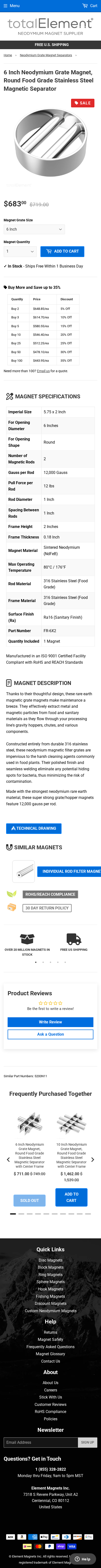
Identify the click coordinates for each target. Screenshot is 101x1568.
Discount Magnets (50, 1303)
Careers (50, 1390)
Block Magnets (50, 1267)
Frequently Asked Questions (50, 1346)
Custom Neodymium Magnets (50, 1311)
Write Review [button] (50, 1022)
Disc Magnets (51, 1260)
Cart (93, 5)
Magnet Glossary (50, 1354)
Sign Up (87, 1442)
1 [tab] (35, 962)
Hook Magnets (50, 1289)
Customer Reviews (50, 1404)
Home (8, 55)
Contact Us (50, 1361)
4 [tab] (57, 962)
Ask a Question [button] (50, 1034)
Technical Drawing (35, 828)
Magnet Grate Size (18, 220)
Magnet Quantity (17, 242)
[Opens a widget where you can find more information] (82, 1559)
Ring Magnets (50, 1274)
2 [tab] (43, 962)
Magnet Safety (50, 1339)
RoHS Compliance (50, 1411)
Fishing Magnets (50, 1296)
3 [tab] (50, 962)
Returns (50, 1332)
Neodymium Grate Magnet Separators (46, 55)
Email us (43, 371)
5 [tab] (65, 962)
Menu (15, 5)
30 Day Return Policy (47, 908)
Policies (50, 1419)
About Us (50, 1382)
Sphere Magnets (51, 1281)
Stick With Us (50, 1397)
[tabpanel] (27, 945)
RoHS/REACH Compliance (50, 894)
